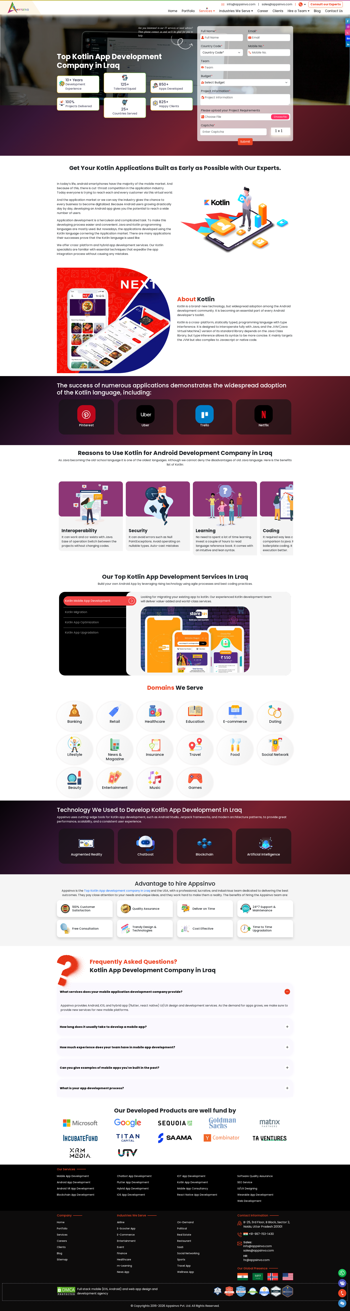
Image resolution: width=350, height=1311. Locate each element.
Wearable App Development (255, 1195)
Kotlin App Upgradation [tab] (81, 632)
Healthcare (124, 1259)
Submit (245, 141)
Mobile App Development (73, 1176)
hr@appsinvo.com (256, 1260)
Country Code (211, 46)
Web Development (249, 1201)
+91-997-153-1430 (261, 1234)
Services (206, 11)
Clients (278, 11)
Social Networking (188, 1253)
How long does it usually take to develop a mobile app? (103, 1027)
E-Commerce (126, 1235)
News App (123, 1272)
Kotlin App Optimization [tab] (82, 622)
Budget (207, 76)
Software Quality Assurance (255, 1176)
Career (262, 11)
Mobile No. (256, 46)
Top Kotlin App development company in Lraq (117, 891)
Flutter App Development (133, 1182)
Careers (62, 1241)
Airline (121, 1222)
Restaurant (184, 1241)
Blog (317, 11)
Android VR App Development (75, 1188)
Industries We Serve (235, 11)
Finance (122, 1253)
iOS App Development (131, 1195)
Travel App (184, 1266)
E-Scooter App (126, 1228)
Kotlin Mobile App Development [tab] (87, 601)
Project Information (215, 91)
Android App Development (73, 1182)
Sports (181, 1259)
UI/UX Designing (247, 1188)
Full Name (208, 31)
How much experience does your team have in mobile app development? (117, 1047)
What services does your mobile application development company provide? (121, 992)
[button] (342, 1303)
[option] (86, 416)
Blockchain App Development (75, 1195)
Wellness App (185, 1272)
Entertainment (126, 1241)
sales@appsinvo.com (277, 4)
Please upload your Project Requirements (230, 110)
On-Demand (185, 1222)
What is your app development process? (92, 1088)
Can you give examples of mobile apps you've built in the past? (109, 1068)
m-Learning (124, 1266)
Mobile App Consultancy (192, 1188)
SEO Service (244, 1182)
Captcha (208, 125)
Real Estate (184, 1235)
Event (120, 1247)
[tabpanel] (208, 634)
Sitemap (62, 1259)
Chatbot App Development (134, 1176)
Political (182, 1228)
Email (252, 31)
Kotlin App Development (192, 1182)
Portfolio (188, 11)
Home (172, 11)
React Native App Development (197, 1195)
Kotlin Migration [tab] (76, 612)
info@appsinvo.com (241, 4)
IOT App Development (191, 1176)
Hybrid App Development (133, 1188)
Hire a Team (298, 11)
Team (205, 61)
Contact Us (334, 11)
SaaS (180, 1247)
